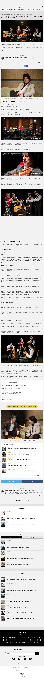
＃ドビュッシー (23, 637)
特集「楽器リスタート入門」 (11, 9)
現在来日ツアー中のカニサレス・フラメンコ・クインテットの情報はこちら (21, 406)
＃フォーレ (29, 637)
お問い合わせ (26, 667)
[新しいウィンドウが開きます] (13, 659)
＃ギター (24, 500)
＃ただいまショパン (11, 637)
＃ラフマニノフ (34, 637)
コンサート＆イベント (37, 9)
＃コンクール (17, 637)
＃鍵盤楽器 (6, 642)
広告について (18, 670)
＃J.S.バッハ (5, 637)
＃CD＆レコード (28, 642)
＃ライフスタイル (21, 642)
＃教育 (38, 642)
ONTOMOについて (16, 667)
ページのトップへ (23, 662)
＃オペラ (33, 642)
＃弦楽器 (28, 500)
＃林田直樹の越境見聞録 (18, 500)
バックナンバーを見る (36, 475)
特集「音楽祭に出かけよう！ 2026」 (24, 9)
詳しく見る (39, 62)
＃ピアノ (40, 637)
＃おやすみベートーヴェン (13, 642)
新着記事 (3, 9)
